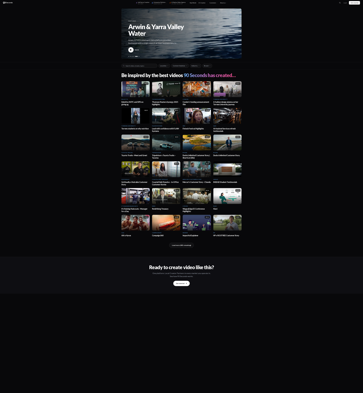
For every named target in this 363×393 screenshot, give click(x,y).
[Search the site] (339, 2)
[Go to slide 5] (135, 56)
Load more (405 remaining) (181, 245)
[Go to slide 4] (133, 56)
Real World (193, 3)
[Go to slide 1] (128, 56)
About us (223, 3)
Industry (195, 66)
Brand (206, 66)
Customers (212, 3)
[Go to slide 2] (130, 56)
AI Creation (202, 3)
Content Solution (179, 66)
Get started (354, 3)
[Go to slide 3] (132, 56)
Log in (345, 3)
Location (163, 66)
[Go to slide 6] (138, 56)
